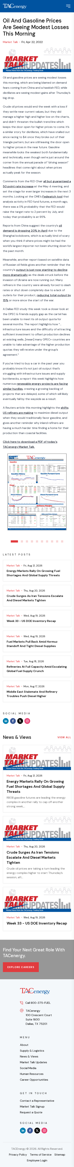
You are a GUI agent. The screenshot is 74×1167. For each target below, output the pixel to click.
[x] (20, 721)
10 (62, 541)
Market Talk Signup (32, 1106)
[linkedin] (6, 721)
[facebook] (13, 721)
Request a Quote (31, 1112)
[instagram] (27, 721)
